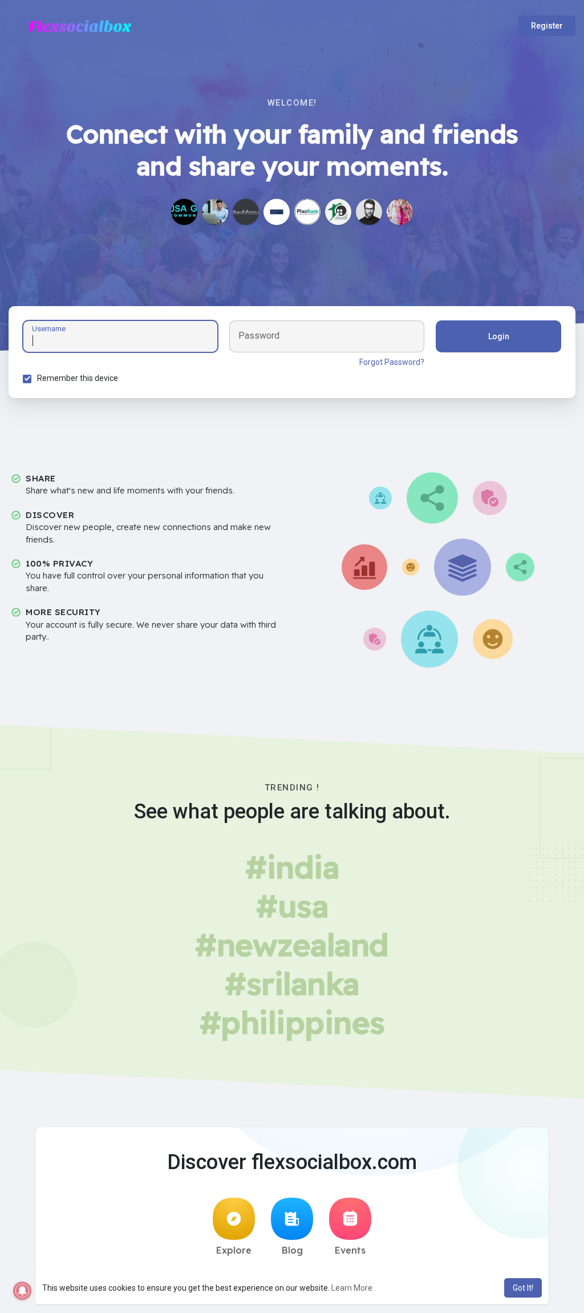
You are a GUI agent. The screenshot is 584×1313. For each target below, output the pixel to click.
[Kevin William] (369, 212)
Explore (234, 1250)
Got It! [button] (523, 1287)
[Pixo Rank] (307, 212)
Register (547, 25)
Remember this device (77, 378)
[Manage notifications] (22, 1291)
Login (498, 336)
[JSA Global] (184, 212)
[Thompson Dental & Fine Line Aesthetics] (276, 212)
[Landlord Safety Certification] (338, 212)
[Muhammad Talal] (215, 212)
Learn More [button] (351, 1287)
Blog (292, 1250)
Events (350, 1250)
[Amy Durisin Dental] (246, 212)
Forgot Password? (391, 362)
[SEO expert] (400, 212)
